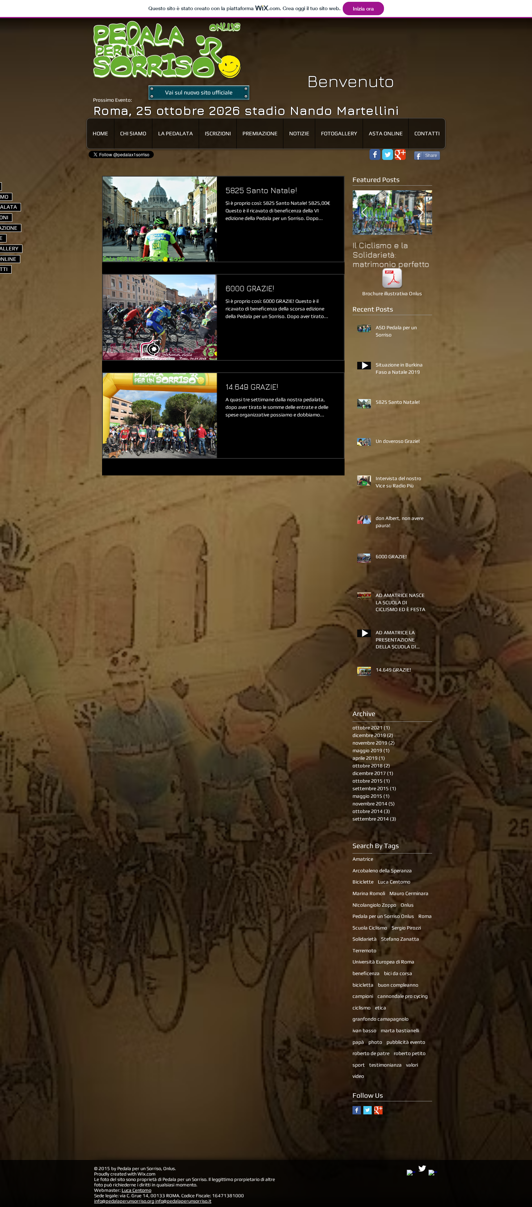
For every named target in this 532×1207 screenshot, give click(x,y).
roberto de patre (370, 1053)
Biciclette (362, 882)
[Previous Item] (364, 212)
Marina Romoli (368, 893)
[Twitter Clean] (422, 1168)
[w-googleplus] (433, 1174)
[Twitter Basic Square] (367, 1110)
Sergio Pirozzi (406, 928)
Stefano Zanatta (400, 939)
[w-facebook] (411, 1174)
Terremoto (364, 950)
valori (412, 1065)
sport (358, 1065)
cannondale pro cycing (402, 996)
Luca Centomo (394, 882)
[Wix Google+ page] (400, 154)
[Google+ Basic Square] (378, 1110)
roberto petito (410, 1053)
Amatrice (362, 859)
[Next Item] (420, 212)
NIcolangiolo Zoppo (374, 905)
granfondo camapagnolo (380, 1019)
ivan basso (364, 1030)
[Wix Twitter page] (387, 154)
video (358, 1076)
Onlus (407, 905)
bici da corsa (398, 973)
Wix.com (147, 1174)
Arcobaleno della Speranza (382, 870)
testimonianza (385, 1065)
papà (358, 1042)
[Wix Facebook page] (375, 154)
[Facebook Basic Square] (356, 1110)
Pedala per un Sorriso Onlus (383, 916)
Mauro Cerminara (408, 893)
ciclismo (361, 1008)
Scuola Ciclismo (369, 928)
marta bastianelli (400, 1030)
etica (380, 1008)
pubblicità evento (406, 1042)
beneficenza (366, 973)
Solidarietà (364, 939)
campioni (362, 996)
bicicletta (362, 985)
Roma (425, 916)
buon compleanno (398, 985)
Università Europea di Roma (383, 962)
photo (375, 1042)
